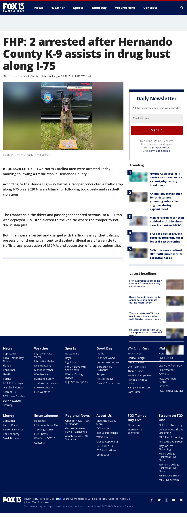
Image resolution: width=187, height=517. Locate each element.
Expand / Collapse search (182, 7)
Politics (7, 378)
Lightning (70, 362)
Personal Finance (13, 429)
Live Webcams (42, 365)
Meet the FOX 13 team (106, 422)
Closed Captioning (107, 441)
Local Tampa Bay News (13, 359)
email (181, 500)
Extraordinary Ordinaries (104, 368)
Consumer (9, 370)
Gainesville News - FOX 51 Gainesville (76, 430)
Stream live (134, 425)
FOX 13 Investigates (14, 383)
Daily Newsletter (12, 400)
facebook (152, 500)
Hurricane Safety (44, 378)
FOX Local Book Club (46, 425)
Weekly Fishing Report (74, 376)
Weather (41, 348)
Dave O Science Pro (108, 383)
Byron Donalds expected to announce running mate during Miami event (145, 299)
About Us (104, 415)
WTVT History (104, 437)
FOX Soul (164, 374)
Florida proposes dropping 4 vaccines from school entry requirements (145, 283)
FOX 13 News (9, 76)
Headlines (40, 420)
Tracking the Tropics (46, 383)
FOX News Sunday (14, 396)
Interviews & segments (135, 431)
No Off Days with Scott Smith (75, 368)
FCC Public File (105, 446)
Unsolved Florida (13, 387)
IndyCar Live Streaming (166, 447)
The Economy (11, 434)
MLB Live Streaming (171, 437)
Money (8, 415)
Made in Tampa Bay (140, 375)
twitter (159, 500)
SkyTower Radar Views (44, 355)
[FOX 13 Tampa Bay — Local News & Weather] (15, 7)
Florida (7, 365)
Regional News (77, 415)
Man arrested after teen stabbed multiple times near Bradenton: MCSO (167, 221)
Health (7, 374)
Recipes (101, 374)
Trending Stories (44, 429)
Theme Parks (135, 371)
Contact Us (103, 454)
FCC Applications (106, 450)
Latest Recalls (11, 425)
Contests (39, 442)
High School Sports (76, 382)
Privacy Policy (160, 147)
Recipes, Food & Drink (137, 381)
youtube (174, 500)
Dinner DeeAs (136, 362)
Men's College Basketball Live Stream (167, 457)
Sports (70, 348)
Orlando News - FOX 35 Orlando (77, 422)
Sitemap (8, 405)
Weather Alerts (43, 374)
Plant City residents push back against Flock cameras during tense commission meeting (145, 350)
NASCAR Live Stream (171, 441)
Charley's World (105, 358)
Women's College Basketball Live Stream (169, 468)
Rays (68, 358)
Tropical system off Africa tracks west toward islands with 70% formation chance (145, 316)
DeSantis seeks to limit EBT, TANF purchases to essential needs (166, 254)
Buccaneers (72, 353)
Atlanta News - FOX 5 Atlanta (76, 437)
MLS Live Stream (169, 480)
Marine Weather (43, 370)
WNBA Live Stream (170, 475)
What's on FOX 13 (44, 438)
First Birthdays (104, 378)
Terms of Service (159, 150)
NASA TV (164, 386)
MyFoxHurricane (44, 387)
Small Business (12, 438)
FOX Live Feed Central (167, 380)
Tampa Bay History (139, 387)
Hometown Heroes (107, 362)
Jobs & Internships (107, 432)
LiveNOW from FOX (170, 365)
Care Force (134, 392)
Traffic (100, 353)
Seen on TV (9, 392)
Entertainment (46, 415)
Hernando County (29, 76)
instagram (166, 500)
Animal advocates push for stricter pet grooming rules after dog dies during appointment (166, 201)
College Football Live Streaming (171, 431)
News (7, 348)
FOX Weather (42, 392)
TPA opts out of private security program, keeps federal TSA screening (167, 237)
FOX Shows (41, 434)
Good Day (104, 348)
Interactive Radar (44, 361)
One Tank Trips (137, 366)
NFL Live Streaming (170, 425)
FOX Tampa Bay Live (171, 390)
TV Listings (102, 428)
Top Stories (10, 353)
